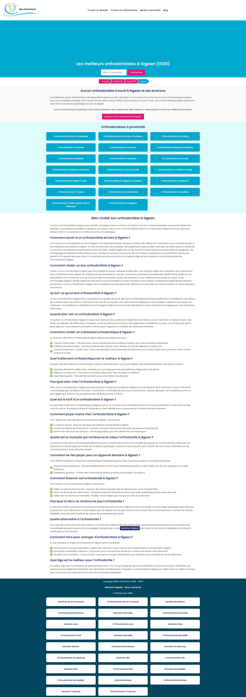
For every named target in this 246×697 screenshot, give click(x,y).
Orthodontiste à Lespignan (123, 203)
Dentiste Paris (175, 624)
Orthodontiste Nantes (122, 646)
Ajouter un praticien (150, 10)
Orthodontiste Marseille (175, 635)
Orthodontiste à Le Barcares (123, 192)
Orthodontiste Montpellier (71, 680)
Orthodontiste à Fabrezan (175, 180)
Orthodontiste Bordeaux (71, 612)
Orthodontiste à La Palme (175, 136)
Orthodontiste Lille (175, 657)
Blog (165, 10)
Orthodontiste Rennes (175, 680)
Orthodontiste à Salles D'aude (71, 180)
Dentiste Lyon (71, 624)
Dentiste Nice (71, 669)
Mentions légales (114, 587)
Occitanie (118, 81)
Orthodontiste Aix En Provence (123, 601)
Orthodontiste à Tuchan (71, 192)
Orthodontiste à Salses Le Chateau (71, 169)
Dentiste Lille (123, 657)
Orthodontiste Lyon (123, 624)
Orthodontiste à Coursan (175, 158)
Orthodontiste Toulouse (123, 691)
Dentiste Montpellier (175, 669)
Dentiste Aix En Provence (71, 601)
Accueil (105, 81)
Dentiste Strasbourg (175, 646)
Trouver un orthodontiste (124, 10)
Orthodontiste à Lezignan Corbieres (123, 180)
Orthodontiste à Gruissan (71, 147)
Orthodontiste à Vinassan (122, 158)
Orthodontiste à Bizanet (71, 158)
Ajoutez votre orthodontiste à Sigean (123, 116)
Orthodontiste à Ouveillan (175, 192)
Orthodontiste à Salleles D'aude (175, 169)
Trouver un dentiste (97, 10)
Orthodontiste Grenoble (175, 612)
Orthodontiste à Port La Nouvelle (71, 136)
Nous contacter (133, 587)
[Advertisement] (123, 41)
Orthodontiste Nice (123, 669)
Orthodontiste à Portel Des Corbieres (123, 136)
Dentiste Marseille (123, 635)
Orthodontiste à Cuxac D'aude (123, 169)
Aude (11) (131, 81)
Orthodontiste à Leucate (123, 147)
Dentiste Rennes (123, 680)
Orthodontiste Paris (70, 635)
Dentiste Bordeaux (175, 601)
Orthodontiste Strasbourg (71, 657)
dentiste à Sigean (130, 528)
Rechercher (136, 72)
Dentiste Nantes (71, 646)
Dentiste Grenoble (122, 612)
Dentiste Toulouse (70, 691)
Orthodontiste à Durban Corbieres (175, 147)
